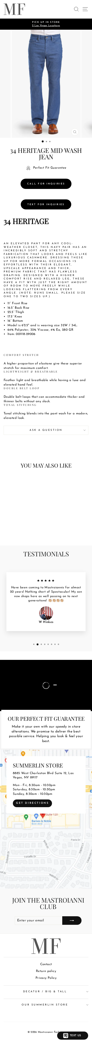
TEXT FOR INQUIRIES (45, 204)
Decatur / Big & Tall (45, 991)
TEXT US (75, 1035)
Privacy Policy (46, 978)
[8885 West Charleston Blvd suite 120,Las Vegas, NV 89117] (46, 819)
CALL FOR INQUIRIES (46, 184)
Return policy (46, 971)
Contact (46, 964)
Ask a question (46, 430)
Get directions (32, 803)
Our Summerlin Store (45, 1005)
